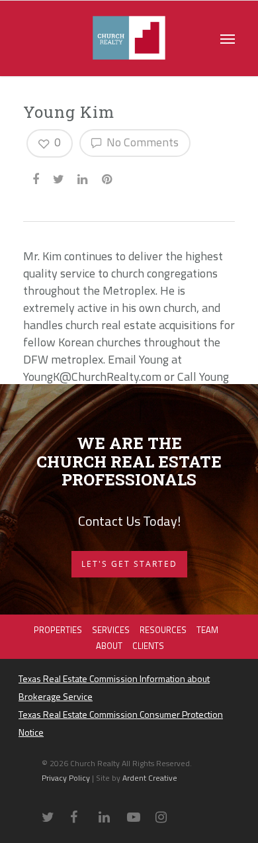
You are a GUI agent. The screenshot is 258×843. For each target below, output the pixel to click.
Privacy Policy (67, 777)
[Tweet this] (59, 177)
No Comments (141, 142)
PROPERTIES (58, 629)
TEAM (207, 629)
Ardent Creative (149, 777)
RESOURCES (163, 629)
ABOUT (109, 645)
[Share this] (36, 177)
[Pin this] (108, 177)
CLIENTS (148, 645)
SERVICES (111, 629)
